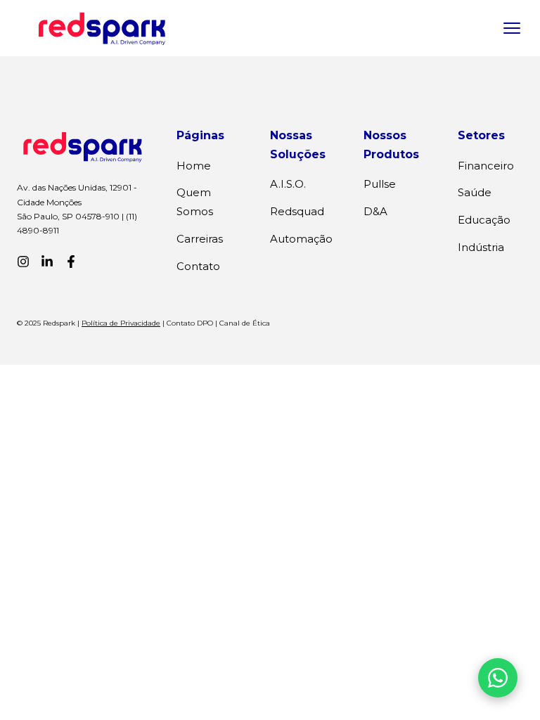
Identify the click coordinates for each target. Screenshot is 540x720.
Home (193, 165)
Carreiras (199, 238)
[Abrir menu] (512, 28)
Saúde (474, 192)
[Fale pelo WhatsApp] (498, 678)
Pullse (380, 184)
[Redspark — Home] (102, 27)
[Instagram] (23, 261)
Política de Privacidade (121, 323)
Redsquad (297, 211)
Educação (484, 219)
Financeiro (486, 165)
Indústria (481, 247)
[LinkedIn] (47, 261)
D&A (375, 211)
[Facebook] (71, 261)
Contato (198, 266)
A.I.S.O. (288, 184)
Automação (301, 238)
